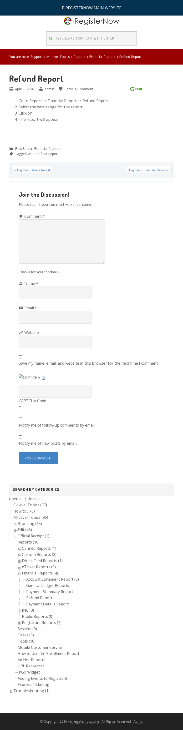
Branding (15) (30, 523)
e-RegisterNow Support (91, 25)
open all (16, 498)
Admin (138, 721)
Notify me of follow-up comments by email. (57, 425)
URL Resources (31, 666)
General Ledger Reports (47, 585)
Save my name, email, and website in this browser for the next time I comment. (88, 363)
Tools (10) (27, 641)
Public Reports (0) (37, 616)
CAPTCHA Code (32, 400)
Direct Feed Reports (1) (42, 560)
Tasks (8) (26, 635)
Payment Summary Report (49, 591)
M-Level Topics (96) (30, 517)
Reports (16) (29, 542)
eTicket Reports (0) (39, 566)
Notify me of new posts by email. (48, 443)
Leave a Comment (79, 89)
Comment (34, 216)
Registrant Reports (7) (41, 622)
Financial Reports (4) (40, 573)
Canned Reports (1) (39, 548)
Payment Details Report (47, 604)
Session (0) (27, 628)
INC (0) (28, 610)
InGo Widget (29, 672)
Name (31, 283)
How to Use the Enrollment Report (48, 653)
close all (34, 498)
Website (31, 332)
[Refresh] (43, 377)
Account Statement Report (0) (52, 579)
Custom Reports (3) (39, 554)
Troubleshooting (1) (31, 690)
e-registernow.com (84, 721)
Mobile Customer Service (40, 647)
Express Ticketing (33, 684)
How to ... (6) (24, 511)
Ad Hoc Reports (31, 659)
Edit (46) (25, 529)
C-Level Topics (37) (30, 505)
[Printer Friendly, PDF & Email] (136, 88)
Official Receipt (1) (33, 536)
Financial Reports (47, 148)
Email (30, 308)
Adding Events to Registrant (42, 678)
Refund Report (47, 153)
